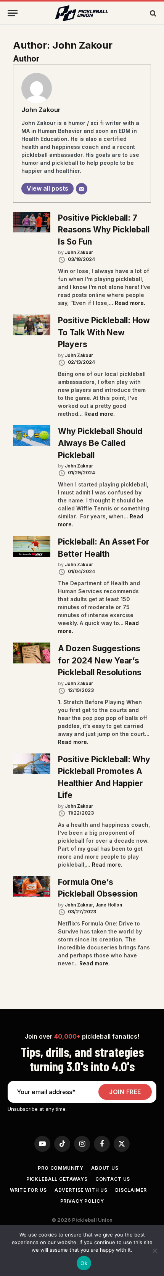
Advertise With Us (81, 1190)
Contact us (112, 1179)
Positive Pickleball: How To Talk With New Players (104, 332)
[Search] (152, 13)
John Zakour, (80, 905)
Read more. (130, 303)
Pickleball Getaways (57, 1179)
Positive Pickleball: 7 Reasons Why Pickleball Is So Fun (104, 229)
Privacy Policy (82, 1201)
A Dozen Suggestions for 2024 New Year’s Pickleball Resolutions (99, 660)
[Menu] (13, 13)
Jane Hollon (108, 905)
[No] (154, 1250)
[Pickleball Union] (82, 13)
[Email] (81, 188)
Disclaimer (130, 1190)
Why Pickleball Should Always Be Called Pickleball (100, 443)
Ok (83, 1263)
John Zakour (41, 110)
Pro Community (61, 1168)
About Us (105, 1168)
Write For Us (28, 1190)
